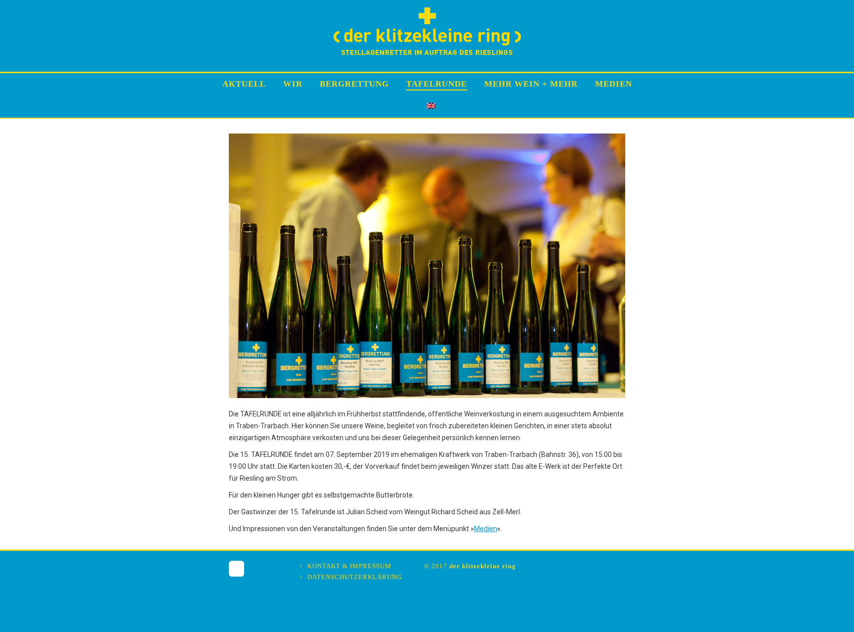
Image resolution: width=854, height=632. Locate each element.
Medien (485, 529)
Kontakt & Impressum (349, 566)
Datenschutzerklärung (354, 577)
